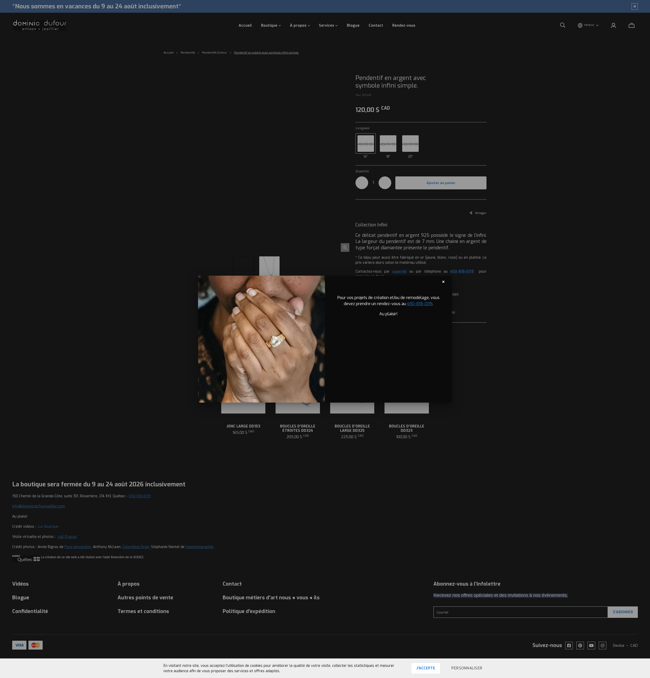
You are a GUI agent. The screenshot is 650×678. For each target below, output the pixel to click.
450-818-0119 (419, 303)
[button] (467, 668)
